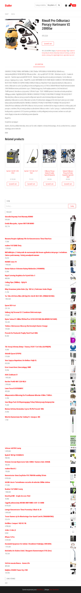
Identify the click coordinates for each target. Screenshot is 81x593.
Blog (13, 14)
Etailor (8, 5)
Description (39, 64)
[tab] (40, 64)
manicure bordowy (64, 53)
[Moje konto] (66, 5)
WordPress (40, 589)
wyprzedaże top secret (69, 55)
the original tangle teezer (57, 55)
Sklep (6, 14)
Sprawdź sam (48, 43)
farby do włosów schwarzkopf (52, 53)
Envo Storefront (54, 589)
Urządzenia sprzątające (61, 51)
